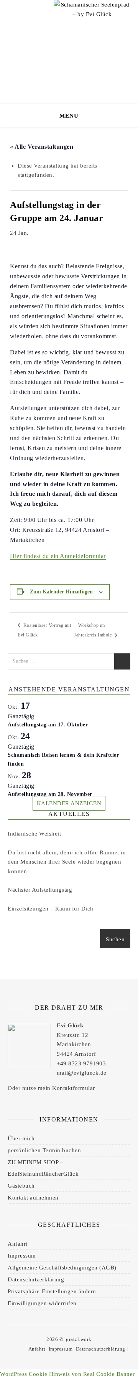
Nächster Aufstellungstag (40, 890)
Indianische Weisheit (34, 834)
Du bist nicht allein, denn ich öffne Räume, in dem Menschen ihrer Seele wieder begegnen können (67, 861)
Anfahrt (18, 1244)
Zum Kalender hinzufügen (61, 592)
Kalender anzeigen (69, 803)
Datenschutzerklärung (36, 1279)
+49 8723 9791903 (81, 1063)
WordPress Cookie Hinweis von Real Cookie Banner (67, 1374)
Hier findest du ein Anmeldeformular (58, 556)
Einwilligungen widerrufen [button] (42, 1303)
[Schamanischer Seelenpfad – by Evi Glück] (92, 27)
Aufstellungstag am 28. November (50, 794)
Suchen (115, 939)
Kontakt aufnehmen (33, 1198)
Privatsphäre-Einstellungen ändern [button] (52, 1291)
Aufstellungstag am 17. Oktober (48, 725)
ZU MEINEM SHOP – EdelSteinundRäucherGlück (43, 1168)
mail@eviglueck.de (82, 1073)
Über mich (21, 1138)
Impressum (22, 1256)
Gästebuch (21, 1186)
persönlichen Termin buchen (44, 1150)
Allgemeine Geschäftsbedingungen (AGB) (62, 1267)
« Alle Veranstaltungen (41, 146)
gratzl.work (79, 1339)
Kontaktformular (73, 1088)
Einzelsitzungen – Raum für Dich (51, 908)
